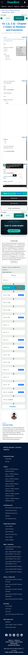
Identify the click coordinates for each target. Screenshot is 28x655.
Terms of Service (10, 642)
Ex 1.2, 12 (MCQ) (8, 399)
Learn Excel (8, 608)
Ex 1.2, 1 (5, 280)
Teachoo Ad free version (11, 510)
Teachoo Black (16, 437)
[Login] (24, 2)
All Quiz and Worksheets (14, 208)
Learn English (8, 606)
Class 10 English (9, 531)
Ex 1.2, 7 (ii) (6, 362)
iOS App (7, 461)
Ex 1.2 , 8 (13, 369)
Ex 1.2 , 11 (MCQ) (13, 392)
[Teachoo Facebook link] (6, 635)
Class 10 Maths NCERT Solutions (13, 566)
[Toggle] (2, 2)
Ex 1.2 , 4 (6, 332)
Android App (8, 458)
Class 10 (16, 6)
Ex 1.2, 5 (13, 340)
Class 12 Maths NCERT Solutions (13, 571)
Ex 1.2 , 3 (6, 325)
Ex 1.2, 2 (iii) (6, 302)
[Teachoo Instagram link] (10, 635)
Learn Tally (8, 611)
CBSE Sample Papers (10, 627)
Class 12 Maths (9, 537)
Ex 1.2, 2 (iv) (6, 310)
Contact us (17, 640)
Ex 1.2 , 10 (13, 384)
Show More (14, 261)
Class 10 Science (9, 529)
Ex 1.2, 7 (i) (6, 354)
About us (10, 640)
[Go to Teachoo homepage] (13, 2)
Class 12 (3, 6)
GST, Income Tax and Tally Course (13, 507)
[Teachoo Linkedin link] (21, 635)
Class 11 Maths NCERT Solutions (13, 569)
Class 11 (10, 6)
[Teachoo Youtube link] (18, 635)
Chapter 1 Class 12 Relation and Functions (10, 10)
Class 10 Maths (9, 526)
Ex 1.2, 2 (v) (13, 317)
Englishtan (7, 621)
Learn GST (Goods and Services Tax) (14, 614)
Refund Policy (14, 643)
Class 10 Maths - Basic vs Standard (13, 624)
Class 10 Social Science (11, 534)
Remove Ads (14, 198)
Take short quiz (14, 203)
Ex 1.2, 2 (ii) (13, 295)
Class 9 (23, 6)
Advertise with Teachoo (14, 645)
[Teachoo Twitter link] (14, 635)
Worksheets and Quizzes (11, 513)
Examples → (14, 406)
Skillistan (7, 515)
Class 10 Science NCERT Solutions (14, 599)
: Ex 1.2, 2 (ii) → (14, 193)
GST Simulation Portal (10, 518)
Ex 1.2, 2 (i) (13, 287)
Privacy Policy (19, 642)
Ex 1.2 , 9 (6, 377)
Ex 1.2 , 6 (13, 347)
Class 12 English (9, 539)
